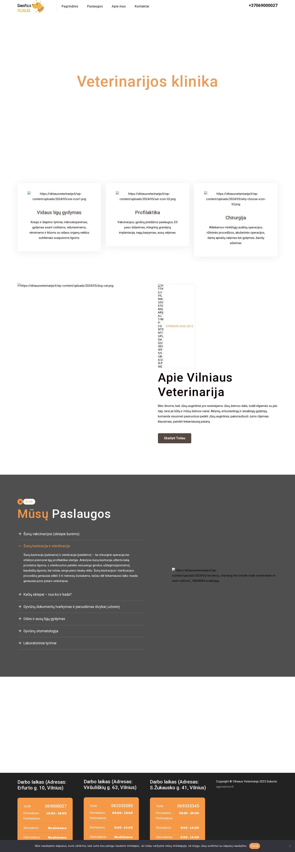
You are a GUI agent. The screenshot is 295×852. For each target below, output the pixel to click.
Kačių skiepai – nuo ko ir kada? (47, 594)
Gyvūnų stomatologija (40, 631)
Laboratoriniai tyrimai (39, 643)
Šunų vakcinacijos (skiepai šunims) (51, 534)
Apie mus (119, 6)
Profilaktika (147, 212)
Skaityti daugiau (93, 119)
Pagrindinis (70, 6)
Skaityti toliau (174, 438)
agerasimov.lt (225, 786)
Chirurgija (236, 218)
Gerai (254, 845)
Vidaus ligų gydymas (59, 212)
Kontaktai (142, 6)
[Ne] (290, 846)
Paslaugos (95, 6)
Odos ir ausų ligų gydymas (44, 619)
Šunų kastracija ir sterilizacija (46, 546)
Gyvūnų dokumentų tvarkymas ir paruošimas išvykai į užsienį (71, 607)
